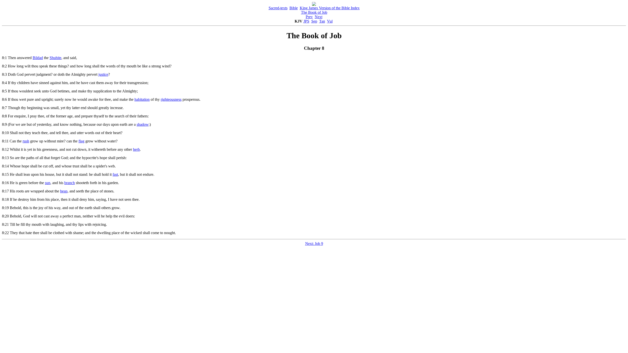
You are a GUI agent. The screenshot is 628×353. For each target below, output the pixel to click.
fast (115, 174)
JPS (306, 21)
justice (103, 74)
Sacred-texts (278, 8)
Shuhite (55, 58)
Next (318, 17)
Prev (309, 17)
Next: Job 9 (314, 243)
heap (63, 191)
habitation (142, 99)
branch (69, 183)
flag (81, 141)
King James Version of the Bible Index (330, 8)
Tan (322, 21)
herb (136, 149)
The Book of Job (314, 12)
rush (26, 141)
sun (47, 183)
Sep (314, 21)
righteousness (171, 99)
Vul (330, 21)
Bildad (38, 58)
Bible (293, 8)
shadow (143, 124)
